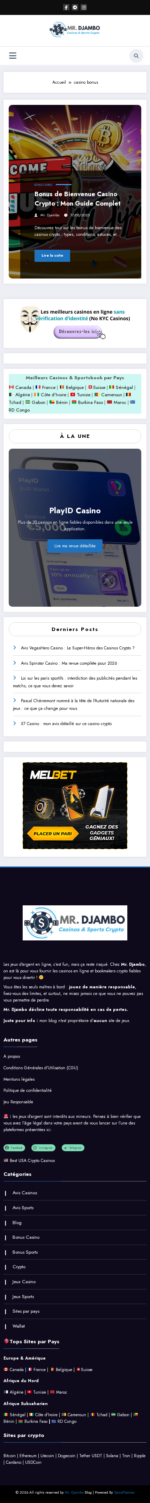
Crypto (19, 1266)
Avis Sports (23, 1207)
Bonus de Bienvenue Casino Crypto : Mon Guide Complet (78, 199)
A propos (11, 1056)
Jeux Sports (23, 1296)
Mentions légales (19, 1079)
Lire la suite (52, 255)
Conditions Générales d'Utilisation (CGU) (40, 1068)
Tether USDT (90, 1456)
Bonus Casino (43, 185)
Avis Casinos (25, 1192)
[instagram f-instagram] (84, 7)
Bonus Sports (25, 1252)
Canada (22, 387)
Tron (126, 1456)
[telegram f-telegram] (75, 7)
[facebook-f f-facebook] (66, 7)
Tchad (15, 402)
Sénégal (124, 387)
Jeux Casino (24, 1281)
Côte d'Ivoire (53, 394)
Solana (112, 1456)
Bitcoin (9, 1456)
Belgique (74, 387)
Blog (17, 1222)
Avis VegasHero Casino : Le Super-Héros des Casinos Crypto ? (78, 648)
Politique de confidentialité (27, 1090)
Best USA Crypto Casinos (32, 1160)
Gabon (37, 402)
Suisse (99, 387)
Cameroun (111, 394)
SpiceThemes (124, 1492)
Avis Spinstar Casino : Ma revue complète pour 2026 (69, 663)
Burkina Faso (90, 402)
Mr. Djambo (49, 215)
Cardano (13, 1462)
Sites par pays (26, 1311)
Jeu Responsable (18, 1102)
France (48, 387)
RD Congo (66, 1421)
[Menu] (13, 55)
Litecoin (47, 1456)
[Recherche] (136, 56)
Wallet (19, 1326)
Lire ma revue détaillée (75, 546)
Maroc (119, 402)
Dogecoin (66, 1456)
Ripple (139, 1456)
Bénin (61, 402)
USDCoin (33, 1462)
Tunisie (83, 394)
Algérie (22, 394)
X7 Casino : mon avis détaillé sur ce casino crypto (66, 724)
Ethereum (28, 1456)
